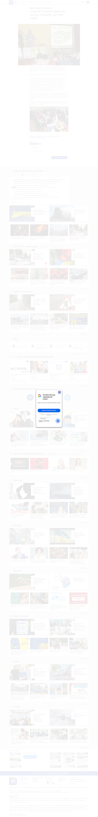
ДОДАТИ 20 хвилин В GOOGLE (49, 410)
